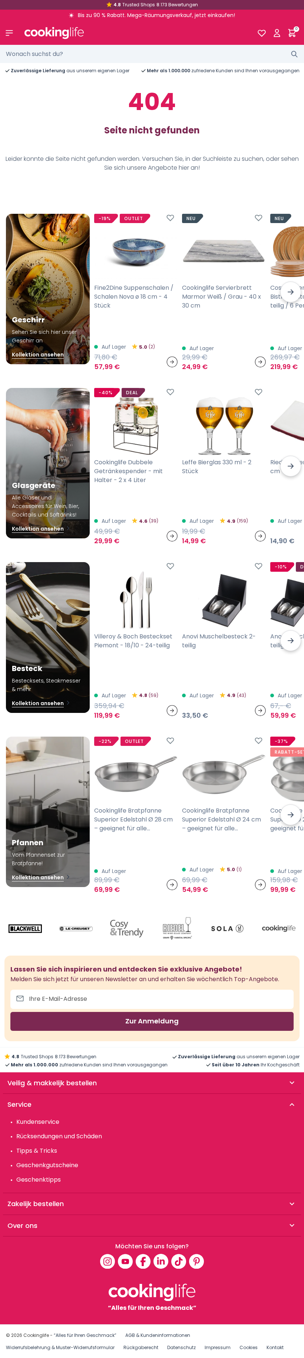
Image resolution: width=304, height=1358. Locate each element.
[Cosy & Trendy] (127, 929)
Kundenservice (37, 1122)
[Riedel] (177, 929)
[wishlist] (261, 33)
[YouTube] (125, 1261)
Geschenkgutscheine (47, 1165)
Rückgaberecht (140, 1347)
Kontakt (275, 1347)
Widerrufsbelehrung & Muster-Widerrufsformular (60, 1347)
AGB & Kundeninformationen (157, 1335)
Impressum (218, 1347)
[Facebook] (143, 1261)
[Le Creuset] (76, 929)
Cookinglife (36, 1335)
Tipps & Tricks (36, 1150)
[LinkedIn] (160, 1261)
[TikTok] (178, 1261)
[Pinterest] (196, 1261)
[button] (290, 292)
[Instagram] (107, 1261)
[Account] (276, 33)
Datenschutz (181, 1347)
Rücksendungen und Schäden (59, 1136)
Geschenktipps (38, 1179)
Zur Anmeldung (152, 1021)
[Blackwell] (25, 929)
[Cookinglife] (134, 33)
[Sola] (228, 929)
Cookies (248, 1347)
